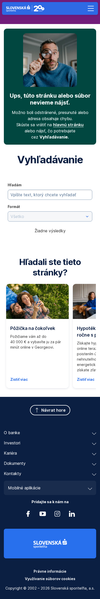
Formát (14, 206)
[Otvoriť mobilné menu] (91, 8)
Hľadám (15, 185)
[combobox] (50, 216)
